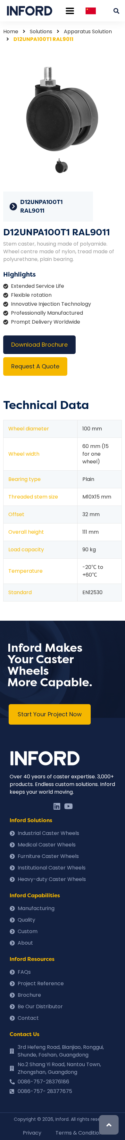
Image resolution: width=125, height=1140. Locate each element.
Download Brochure (39, 345)
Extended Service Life (37, 286)
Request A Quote (35, 366)
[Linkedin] (57, 806)
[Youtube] (68, 806)
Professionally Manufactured (47, 313)
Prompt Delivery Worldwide (45, 322)
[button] (50, 714)
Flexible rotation (31, 295)
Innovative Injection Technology (51, 304)
